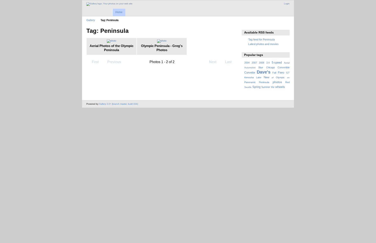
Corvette (249, 72)
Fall (274, 72)
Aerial (287, 63)
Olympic (280, 77)
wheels (280, 87)
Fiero (281, 72)
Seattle (248, 87)
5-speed (277, 62)
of (273, 77)
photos (277, 82)
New (266, 77)
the (272, 87)
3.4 (268, 62)
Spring (256, 87)
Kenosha (249, 77)
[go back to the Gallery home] (109, 4)
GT (288, 72)
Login (287, 3)
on (288, 77)
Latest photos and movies (263, 44)
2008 (261, 62)
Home (119, 12)
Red (287, 82)
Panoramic (250, 82)
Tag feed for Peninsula (261, 39)
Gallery (90, 20)
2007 (254, 62)
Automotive (250, 67)
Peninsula (264, 82)
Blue (260, 67)
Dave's (263, 72)
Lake (258, 77)
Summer (265, 87)
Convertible (284, 67)
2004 (247, 62)
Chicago (270, 67)
